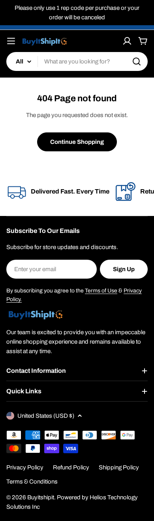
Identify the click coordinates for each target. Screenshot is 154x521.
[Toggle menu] (11, 41)
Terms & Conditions (32, 481)
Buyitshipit (40, 497)
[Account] (127, 41)
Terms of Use (101, 291)
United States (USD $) (45, 416)
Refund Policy (71, 467)
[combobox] (77, 61)
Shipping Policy (119, 467)
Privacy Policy (24, 467)
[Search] (136, 61)
